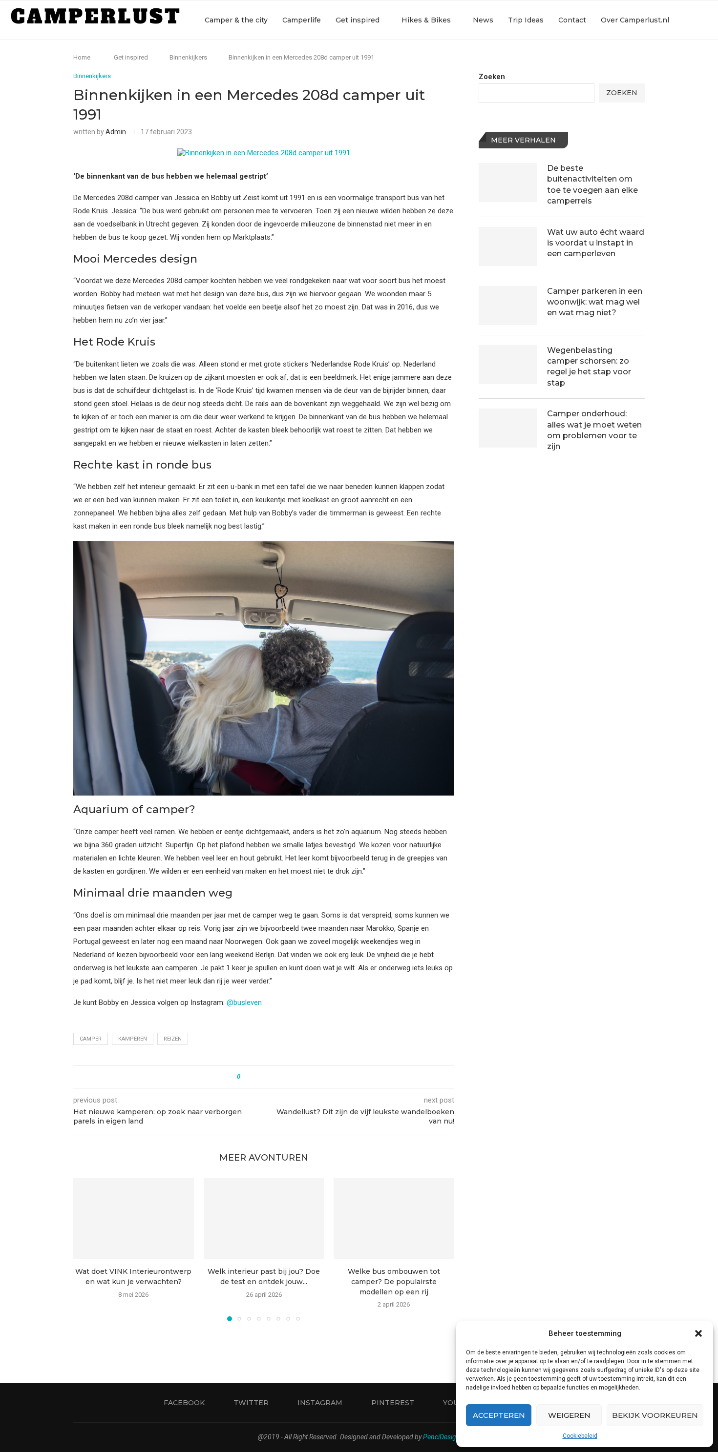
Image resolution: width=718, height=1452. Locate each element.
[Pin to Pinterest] (274, 1077)
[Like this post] (245, 1077)
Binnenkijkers (188, 57)
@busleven (244, 1002)
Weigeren (569, 1415)
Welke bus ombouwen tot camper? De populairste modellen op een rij (394, 1282)
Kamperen (132, 1039)
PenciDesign (441, 1437)
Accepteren (499, 1415)
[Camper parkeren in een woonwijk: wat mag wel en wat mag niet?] (508, 305)
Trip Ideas (526, 20)
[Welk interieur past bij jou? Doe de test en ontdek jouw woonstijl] (264, 1218)
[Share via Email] (284, 1077)
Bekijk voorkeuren (655, 1415)
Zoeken (492, 76)
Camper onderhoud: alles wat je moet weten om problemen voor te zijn (594, 430)
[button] (698, 1333)
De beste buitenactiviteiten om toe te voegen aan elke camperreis (592, 184)
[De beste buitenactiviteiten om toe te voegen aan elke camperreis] (508, 182)
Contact (572, 20)
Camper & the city (236, 20)
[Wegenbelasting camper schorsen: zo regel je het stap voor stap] (508, 364)
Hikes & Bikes (426, 20)
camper (91, 1039)
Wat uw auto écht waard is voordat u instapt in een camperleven (595, 243)
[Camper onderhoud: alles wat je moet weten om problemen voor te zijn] (508, 428)
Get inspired (358, 20)
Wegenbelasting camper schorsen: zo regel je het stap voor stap (589, 367)
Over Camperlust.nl (635, 20)
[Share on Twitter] (265, 1077)
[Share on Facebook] (256, 1077)
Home (81, 57)
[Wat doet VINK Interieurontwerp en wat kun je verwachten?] (133, 1218)
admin (116, 132)
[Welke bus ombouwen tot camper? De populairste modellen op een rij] (394, 1218)
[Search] (703, 20)
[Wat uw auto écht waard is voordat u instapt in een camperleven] (508, 246)
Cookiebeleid (580, 1435)
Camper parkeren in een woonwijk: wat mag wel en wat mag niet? (594, 302)
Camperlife (301, 20)
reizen (173, 1039)
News (483, 20)
